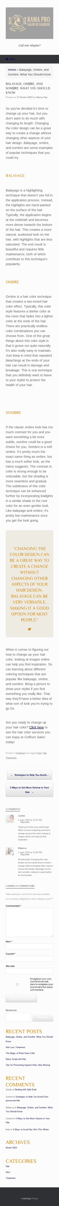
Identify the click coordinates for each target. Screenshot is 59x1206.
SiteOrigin (27, 1199)
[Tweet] (29, 629)
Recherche (11, 1010)
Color (39, 753)
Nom (9, 941)
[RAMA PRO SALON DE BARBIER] (29, 23)
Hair (45, 753)
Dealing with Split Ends (26, 1089)
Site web (10, 966)
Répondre (25, 822)
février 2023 (11, 1147)
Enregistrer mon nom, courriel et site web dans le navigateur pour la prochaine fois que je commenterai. (41, 984)
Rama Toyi (41, 97)
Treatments (11, 758)
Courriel (11, 953)
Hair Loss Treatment (15, 1047)
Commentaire (13, 906)
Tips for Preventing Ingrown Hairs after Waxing (28, 1065)
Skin (8, 1172)
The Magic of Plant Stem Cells (20, 1053)
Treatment (20, 753)
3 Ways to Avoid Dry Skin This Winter (31, 1129)
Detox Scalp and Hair (16, 1059)
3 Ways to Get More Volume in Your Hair (29, 790)
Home (12, 69)
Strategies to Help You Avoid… (29, 775)
